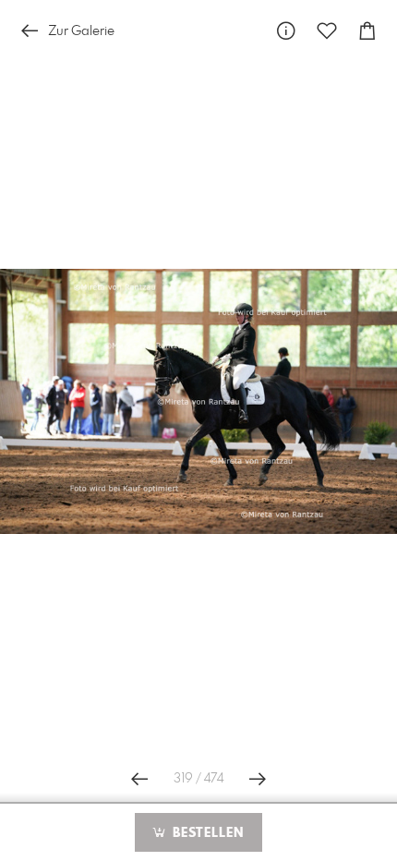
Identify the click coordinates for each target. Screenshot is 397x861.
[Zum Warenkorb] (367, 30)
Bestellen (206, 833)
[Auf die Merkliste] (327, 30)
